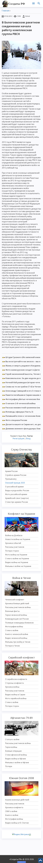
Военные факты (12, 611)
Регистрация (18, 438)
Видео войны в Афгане (15, 758)
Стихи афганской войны (16, 754)
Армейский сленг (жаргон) (17, 498)
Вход (28, 438)
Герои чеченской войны (16, 615)
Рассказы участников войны (18, 607)
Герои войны (11, 747)
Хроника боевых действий (17, 603)
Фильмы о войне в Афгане (17, 762)
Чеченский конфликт (14, 599)
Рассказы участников (14, 547)
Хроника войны (12, 687)
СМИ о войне (11, 811)
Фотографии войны (14, 626)
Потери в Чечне (12, 645)
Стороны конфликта (14, 683)
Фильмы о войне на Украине (18, 566)
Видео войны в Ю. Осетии (17, 823)
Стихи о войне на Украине (17, 558)
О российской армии (14, 486)
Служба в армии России (15, 475)
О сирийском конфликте (16, 679)
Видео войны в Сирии (15, 694)
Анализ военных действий (17, 799)
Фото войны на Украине (16, 554)
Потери (8, 766)
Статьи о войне (12, 739)
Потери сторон (12, 551)
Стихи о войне (11, 630)
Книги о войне (11, 815)
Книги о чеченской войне (16, 634)
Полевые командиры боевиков (19, 622)
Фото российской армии (16, 494)
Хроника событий (13, 543)
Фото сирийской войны (15, 698)
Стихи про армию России (16, 502)
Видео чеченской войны (16, 638)
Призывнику (11, 479)
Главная (5, 10)
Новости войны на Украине (17, 539)
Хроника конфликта (14, 807)
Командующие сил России (17, 619)
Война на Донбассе (13, 535)
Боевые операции (13, 751)
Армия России (11, 471)
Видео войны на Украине (16, 562)
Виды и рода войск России (17, 490)
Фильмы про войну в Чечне (17, 642)
